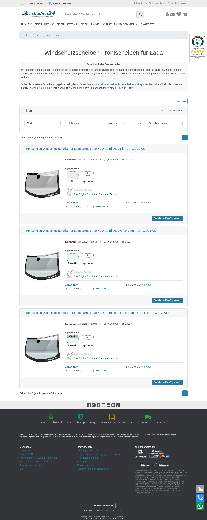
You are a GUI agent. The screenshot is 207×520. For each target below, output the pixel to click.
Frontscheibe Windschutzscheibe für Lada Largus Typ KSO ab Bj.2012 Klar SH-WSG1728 (84, 148)
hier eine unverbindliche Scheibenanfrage (120, 84)
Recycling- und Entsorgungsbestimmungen (100, 454)
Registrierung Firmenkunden (92, 468)
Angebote (147, 24)
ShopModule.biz (120, 516)
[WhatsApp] (200, 506)
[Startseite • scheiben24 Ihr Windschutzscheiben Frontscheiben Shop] (38, 14)
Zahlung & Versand (87, 450)
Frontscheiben (31, 24)
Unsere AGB (26, 454)
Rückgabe (82, 461)
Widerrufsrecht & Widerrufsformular (38, 458)
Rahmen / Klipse (101, 24)
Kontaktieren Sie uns (30, 465)
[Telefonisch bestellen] (200, 498)
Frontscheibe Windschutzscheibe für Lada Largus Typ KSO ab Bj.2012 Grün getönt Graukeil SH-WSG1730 (96, 312)
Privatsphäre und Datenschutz (35, 461)
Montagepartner (85, 465)
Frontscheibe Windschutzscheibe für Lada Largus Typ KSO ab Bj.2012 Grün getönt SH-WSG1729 (90, 230)
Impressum (25, 450)
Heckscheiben (54, 24)
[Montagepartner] (200, 489)
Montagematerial (126, 24)
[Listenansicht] (184, 101)
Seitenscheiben (77, 24)
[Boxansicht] (178, 101)
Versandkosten (102, 206)
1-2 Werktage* (144, 202)
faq (21, 468)
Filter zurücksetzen (172, 110)
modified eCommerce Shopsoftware (93, 516)
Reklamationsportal (87, 458)
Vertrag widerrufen (103, 505)
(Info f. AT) (84, 206)
